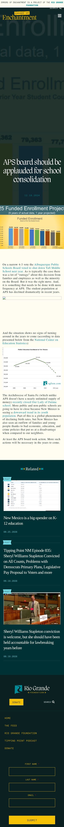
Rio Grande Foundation (21, 733)
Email (32, 795)
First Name (32, 763)
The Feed (11, 725)
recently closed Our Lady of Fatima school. (29, 403)
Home (8, 717)
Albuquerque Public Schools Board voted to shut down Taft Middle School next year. (31, 268)
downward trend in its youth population (25, 413)
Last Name (32, 779)
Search (54, 7)
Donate (16, 702)
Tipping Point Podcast (21, 740)
